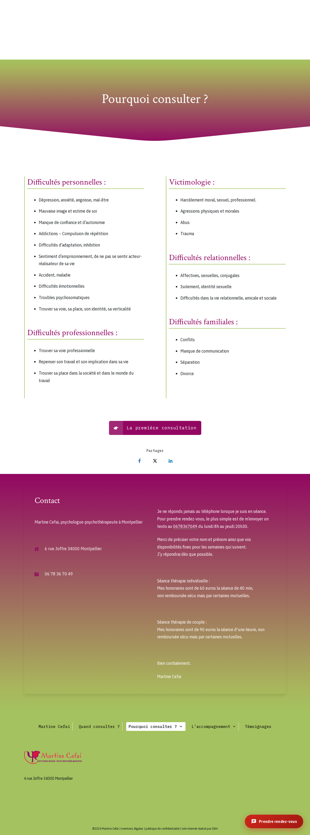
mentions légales (132, 829)
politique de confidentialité (162, 829)
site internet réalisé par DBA (200, 829)
